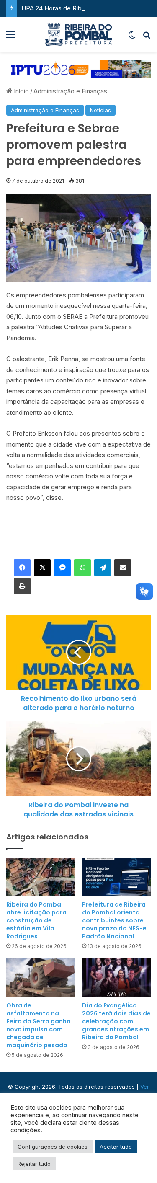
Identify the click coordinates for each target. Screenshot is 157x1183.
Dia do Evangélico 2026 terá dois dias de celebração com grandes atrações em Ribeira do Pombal (116, 1021)
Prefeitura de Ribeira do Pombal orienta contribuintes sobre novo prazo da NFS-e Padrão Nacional (114, 920)
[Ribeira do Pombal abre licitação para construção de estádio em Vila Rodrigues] (40, 877)
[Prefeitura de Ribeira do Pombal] (78, 34)
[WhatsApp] (82, 567)
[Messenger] (62, 567)
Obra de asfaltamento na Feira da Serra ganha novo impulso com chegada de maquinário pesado (38, 1025)
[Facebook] (22, 567)
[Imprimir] (22, 586)
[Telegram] (102, 567)
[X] (42, 567)
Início (20, 91)
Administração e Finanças (70, 91)
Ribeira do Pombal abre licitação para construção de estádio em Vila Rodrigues (36, 920)
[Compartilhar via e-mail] (122, 567)
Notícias (100, 110)
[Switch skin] (132, 37)
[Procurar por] (146, 37)
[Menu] (10, 37)
